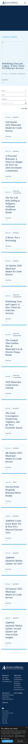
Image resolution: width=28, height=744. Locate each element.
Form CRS (4, 721)
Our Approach (17, 677)
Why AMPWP (5, 679)
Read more (23, 733)
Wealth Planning (18, 679)
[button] (14, 738)
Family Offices (6, 697)
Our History (5, 677)
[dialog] (14, 735)
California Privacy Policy (7, 713)
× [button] (26, 727)
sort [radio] (23, 108)
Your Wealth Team (6, 681)
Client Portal (5, 723)
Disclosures (4, 719)
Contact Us (5, 702)
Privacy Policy (5, 711)
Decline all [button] (20, 741)
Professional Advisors (7, 699)
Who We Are (5, 675)
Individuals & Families (8, 695)
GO (25, 103)
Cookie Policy (5, 715)
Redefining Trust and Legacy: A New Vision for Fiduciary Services (13, 65)
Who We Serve (6, 693)
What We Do (17, 675)
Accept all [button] (7, 741)
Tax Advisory (17, 685)
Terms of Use (5, 717)
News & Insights (18, 693)
